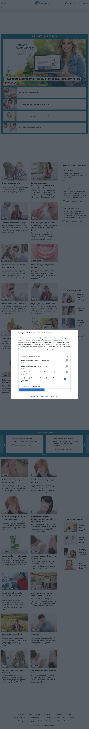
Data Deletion (34, 396)
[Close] (74, 333)
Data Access (44, 396)
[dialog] (44, 364)
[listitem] (44, 356)
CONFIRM (32, 390)
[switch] (66, 360)
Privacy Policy (54, 396)
